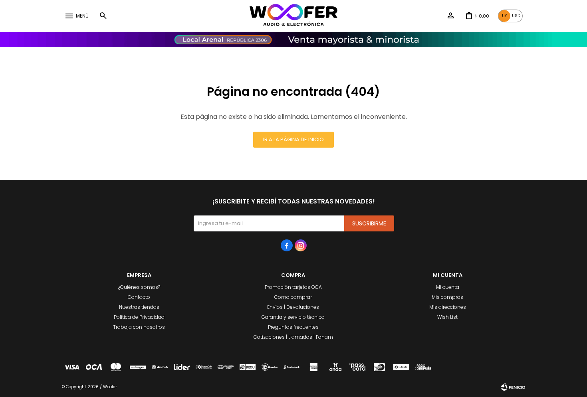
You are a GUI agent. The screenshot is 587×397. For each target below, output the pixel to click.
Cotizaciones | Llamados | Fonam (293, 337)
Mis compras (447, 297)
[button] (103, 16)
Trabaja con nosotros (139, 327)
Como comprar (293, 297)
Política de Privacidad (139, 317)
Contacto (139, 297)
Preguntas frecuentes (293, 327)
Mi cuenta (447, 287)
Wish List (447, 317)
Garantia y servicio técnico (293, 317)
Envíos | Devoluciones (293, 307)
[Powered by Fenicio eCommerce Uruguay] (513, 387)
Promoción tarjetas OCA (293, 287)
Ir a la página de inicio (293, 139)
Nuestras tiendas (139, 307)
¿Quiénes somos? (139, 287)
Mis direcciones (447, 307)
